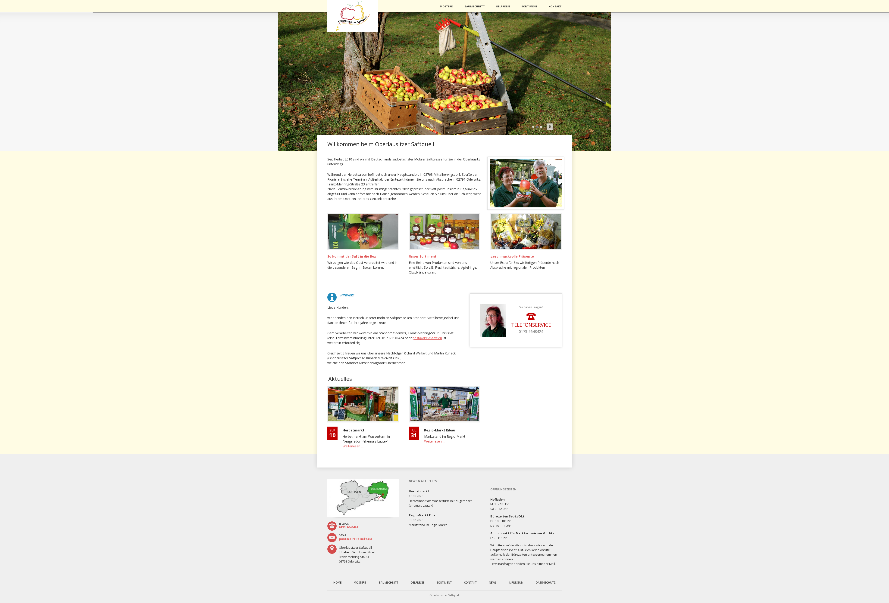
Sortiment (529, 6)
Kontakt (555, 6)
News (492, 583)
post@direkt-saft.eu (355, 539)
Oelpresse (503, 6)
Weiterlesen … (353, 446)
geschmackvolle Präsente (512, 256)
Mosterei (447, 6)
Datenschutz (546, 583)
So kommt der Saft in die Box (351, 256)
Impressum (516, 583)
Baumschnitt (475, 6)
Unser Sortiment (422, 256)
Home (337, 583)
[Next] (549, 126)
